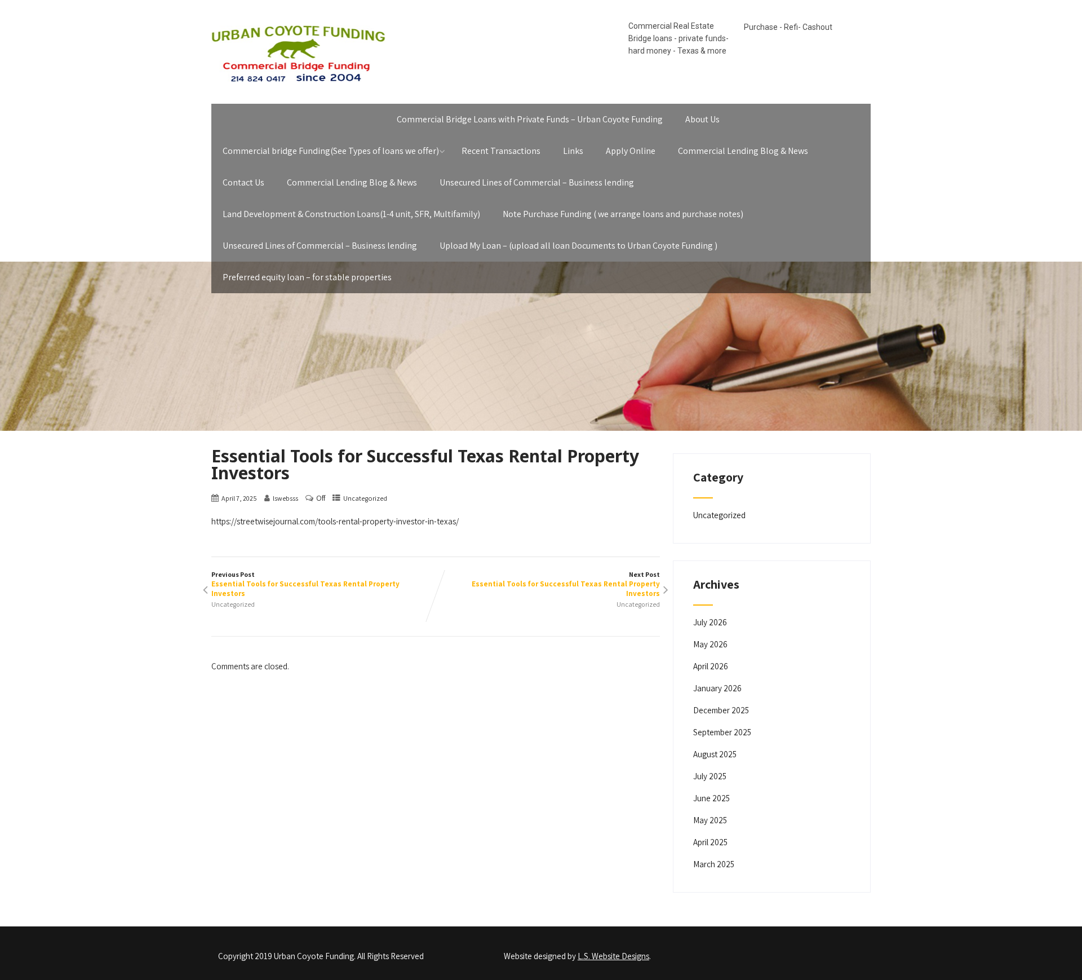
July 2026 (710, 622)
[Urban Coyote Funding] (298, 84)
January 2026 (717, 688)
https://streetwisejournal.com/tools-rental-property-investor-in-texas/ (335, 521)
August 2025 (715, 754)
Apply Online (630, 151)
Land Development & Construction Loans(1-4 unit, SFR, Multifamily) (351, 214)
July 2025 (709, 776)
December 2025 (721, 710)
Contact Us (243, 182)
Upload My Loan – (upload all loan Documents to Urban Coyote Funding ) (578, 245)
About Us (702, 119)
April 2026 (710, 666)
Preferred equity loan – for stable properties (307, 277)
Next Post (566, 584)
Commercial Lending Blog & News (743, 151)
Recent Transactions (501, 151)
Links (573, 151)
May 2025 (710, 820)
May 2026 (710, 644)
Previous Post (305, 584)
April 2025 (710, 842)
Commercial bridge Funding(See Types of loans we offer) (331, 151)
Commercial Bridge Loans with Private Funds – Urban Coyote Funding (530, 119)
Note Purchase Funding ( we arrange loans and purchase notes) (623, 214)
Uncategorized (365, 498)
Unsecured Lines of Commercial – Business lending (537, 182)
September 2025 (722, 732)
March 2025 (713, 864)
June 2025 (711, 798)
